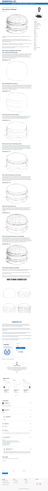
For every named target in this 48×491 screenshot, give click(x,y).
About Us (26, 480)
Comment (4, 460)
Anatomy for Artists (32, 3)
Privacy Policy (16, 480)
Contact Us (26, 482)
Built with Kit (20, 352)
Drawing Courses (14, 3)
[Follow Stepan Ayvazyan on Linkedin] (17, 372)
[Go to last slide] (4, 387)
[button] (8, 352)
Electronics (35, 33)
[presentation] (7, 384)
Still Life (35, 43)
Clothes (35, 38)
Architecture (36, 36)
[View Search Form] (36, 3)
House (35, 46)
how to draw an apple (6, 333)
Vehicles (35, 48)
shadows (9, 237)
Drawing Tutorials (19, 3)
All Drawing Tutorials (37, 23)
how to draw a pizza (12, 332)
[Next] (29, 387)
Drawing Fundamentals (26, 3)
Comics (35, 27)
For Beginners (36, 26)
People (35, 31)
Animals (35, 32)
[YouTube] (40, 484)
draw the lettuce (18, 116)
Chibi (34, 37)
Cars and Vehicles (36, 28)
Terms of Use (16, 482)
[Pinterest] (37, 484)
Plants (35, 42)
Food (9, 7)
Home (3, 7)
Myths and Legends (37, 47)
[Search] (44, 480)
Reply (30, 409)
